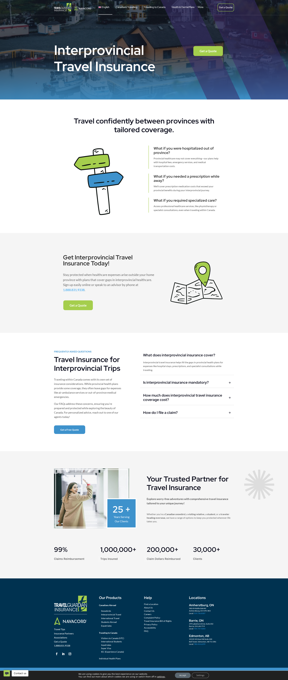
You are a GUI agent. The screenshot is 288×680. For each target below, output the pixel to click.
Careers (147, 614)
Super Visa (106, 648)
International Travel (110, 618)
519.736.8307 (199, 613)
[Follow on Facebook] (56, 654)
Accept (182, 675)
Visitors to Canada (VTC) (112, 638)
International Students (111, 641)
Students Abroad (109, 622)
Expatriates (106, 625)
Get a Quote (225, 7)
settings (161, 676)
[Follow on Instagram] (70, 654)
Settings (200, 675)
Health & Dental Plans (183, 7)
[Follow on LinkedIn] (63, 654)
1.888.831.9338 (74, 290)
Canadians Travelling (126, 7)
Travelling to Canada (154, 7)
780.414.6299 (199, 644)
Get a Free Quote (69, 429)
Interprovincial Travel (111, 614)
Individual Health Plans (110, 658)
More (200, 7)
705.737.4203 (199, 628)
